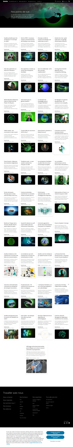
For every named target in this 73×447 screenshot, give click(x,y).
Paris (21, 399)
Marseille (21, 401)
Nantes (21, 408)
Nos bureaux (7, 406)
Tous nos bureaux (23, 417)
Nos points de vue (31, 1)
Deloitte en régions (49, 405)
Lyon (20, 404)
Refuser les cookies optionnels (55, 437)
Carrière (39, 1)
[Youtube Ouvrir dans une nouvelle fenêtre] (69, 423)
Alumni (47, 407)
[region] (36, 438)
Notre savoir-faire (22, 1)
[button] (58, 1)
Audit (33, 403)
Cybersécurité (35, 412)
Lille (20, 411)
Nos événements (49, 399)
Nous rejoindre (7, 400)
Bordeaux (21, 406)
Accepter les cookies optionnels (55, 433)
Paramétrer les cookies (55, 441)
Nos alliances (7, 409)
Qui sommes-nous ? (13, 1)
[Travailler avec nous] (69, 1)
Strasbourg (22, 413)
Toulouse (21, 415)
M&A (33, 415)
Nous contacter (7, 397)
